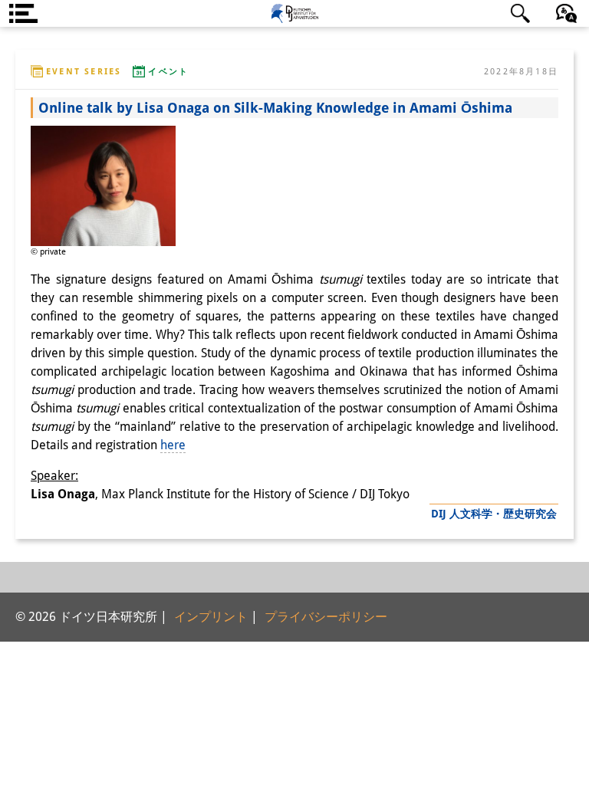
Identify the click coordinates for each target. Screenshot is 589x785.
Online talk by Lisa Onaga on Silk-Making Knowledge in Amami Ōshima (275, 108)
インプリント (211, 616)
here (173, 445)
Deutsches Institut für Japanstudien (294, 13)
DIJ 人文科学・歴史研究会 (494, 513)
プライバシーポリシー (326, 616)
